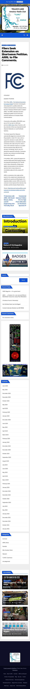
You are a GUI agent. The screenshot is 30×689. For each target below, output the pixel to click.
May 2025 (5, 404)
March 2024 (6, 434)
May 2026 (5, 389)
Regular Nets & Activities (17, 682)
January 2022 (6, 513)
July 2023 (5, 464)
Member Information (10, 679)
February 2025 (6, 412)
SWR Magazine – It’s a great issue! (11, 291)
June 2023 (5, 468)
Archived (5, 538)
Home (4, 673)
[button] (24, 35)
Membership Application (19, 679)
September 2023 (7, 457)
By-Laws (19, 676)
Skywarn (5, 554)
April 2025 (5, 408)
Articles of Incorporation (9, 676)
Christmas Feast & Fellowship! (10, 300)
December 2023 (7, 446)
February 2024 (6, 438)
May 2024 (5, 427)
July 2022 (5, 506)
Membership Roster (7, 682)
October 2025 (6, 401)
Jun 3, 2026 (7, 586)
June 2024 (5, 423)
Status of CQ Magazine (13, 245)
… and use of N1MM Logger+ (15, 228)
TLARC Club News (12, 226)
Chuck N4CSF (15, 230)
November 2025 (7, 397)
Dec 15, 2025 (8, 618)
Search (4, 275)
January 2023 (6, 487)
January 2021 (6, 528)
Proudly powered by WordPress (10, 668)
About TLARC (10, 673)
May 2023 (5, 472)
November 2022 (7, 495)
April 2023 (5, 476)
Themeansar (14, 670)
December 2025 (7, 393)
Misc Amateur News (11, 45)
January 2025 (6, 416)
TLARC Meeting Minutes (21, 685)
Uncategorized (6, 561)
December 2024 (7, 419)
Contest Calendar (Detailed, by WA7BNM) (13, 308)
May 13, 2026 (8, 602)
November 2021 (7, 521)
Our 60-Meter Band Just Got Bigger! (12, 304)
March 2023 (6, 480)
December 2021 (7, 517)
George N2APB (17, 586)
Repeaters (25, 682)
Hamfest (5, 546)
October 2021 (6, 525)
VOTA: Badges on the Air (14, 262)
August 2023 (6, 461)
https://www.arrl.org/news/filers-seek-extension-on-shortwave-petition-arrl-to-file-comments (15, 190)
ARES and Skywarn (23, 673)
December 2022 (7, 491)
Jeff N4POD (16, 247)
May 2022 (5, 510)
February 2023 (6, 483)
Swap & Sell (12, 685)
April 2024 (5, 431)
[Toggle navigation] (27, 35)
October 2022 (6, 498)
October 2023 (6, 453)
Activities (15, 673)
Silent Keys (6, 685)
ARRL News (4, 45)
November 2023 (7, 449)
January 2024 (6, 442)
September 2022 (7, 502)
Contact (24, 676)
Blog (16, 676)
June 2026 (5, 386)
